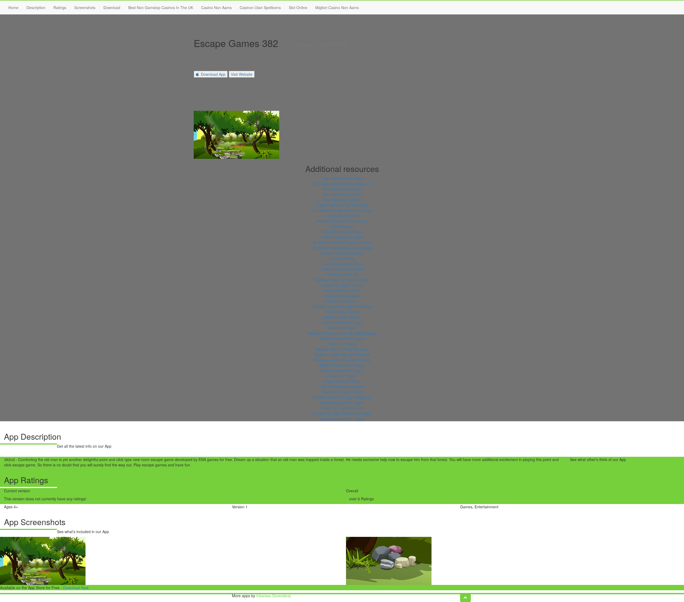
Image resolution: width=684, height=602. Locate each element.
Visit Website (241, 74)
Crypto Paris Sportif (342, 215)
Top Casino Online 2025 (342, 178)
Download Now (75, 587)
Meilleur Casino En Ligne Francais (342, 242)
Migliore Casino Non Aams (342, 365)
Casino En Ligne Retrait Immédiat (342, 413)
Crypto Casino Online (342, 381)
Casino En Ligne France (342, 285)
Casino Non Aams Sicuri (342, 392)
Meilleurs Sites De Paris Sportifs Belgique (342, 333)
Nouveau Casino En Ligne (342, 402)
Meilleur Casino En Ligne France (342, 354)
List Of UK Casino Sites (342, 263)
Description (35, 7)
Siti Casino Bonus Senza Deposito (342, 183)
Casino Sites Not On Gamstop (342, 205)
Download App (213, 74)
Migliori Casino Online (342, 317)
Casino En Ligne (342, 327)
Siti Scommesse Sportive (342, 386)
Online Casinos (342, 258)
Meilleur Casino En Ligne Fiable (342, 279)
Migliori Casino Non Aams (337, 7)
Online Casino (342, 226)
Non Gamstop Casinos (342, 189)
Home (13, 7)
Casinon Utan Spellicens (260, 7)
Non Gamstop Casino (342, 199)
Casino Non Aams (216, 7)
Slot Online (298, 7)
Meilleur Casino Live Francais (342, 221)
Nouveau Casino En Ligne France (342, 360)
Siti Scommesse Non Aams (342, 338)
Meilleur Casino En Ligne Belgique (342, 397)
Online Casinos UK (342, 274)
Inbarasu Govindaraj (273, 595)
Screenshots (84, 7)
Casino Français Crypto (342, 322)
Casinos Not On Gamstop (342, 253)
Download (111, 7)
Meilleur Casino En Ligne (342, 237)
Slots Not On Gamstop (342, 231)
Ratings (59, 7)
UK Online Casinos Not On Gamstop (342, 210)
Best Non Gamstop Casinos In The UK (160, 7)
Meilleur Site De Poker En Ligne (342, 349)
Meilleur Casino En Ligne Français (342, 306)
